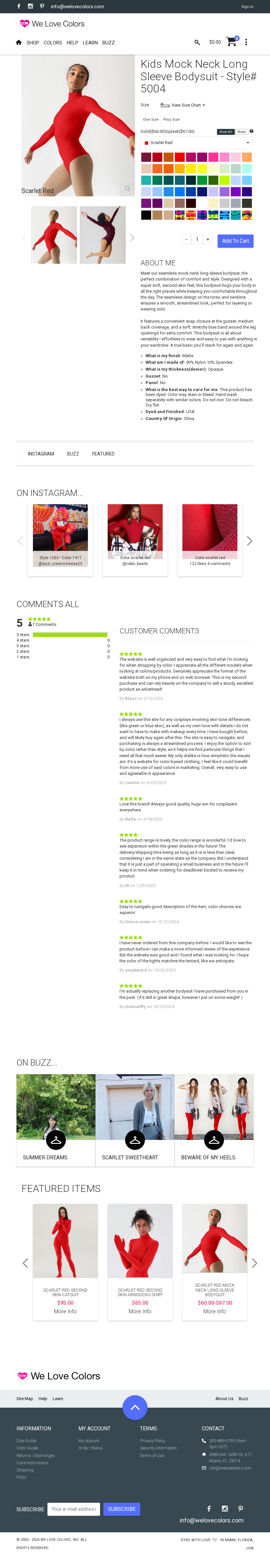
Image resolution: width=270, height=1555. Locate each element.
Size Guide (26, 1440)
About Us (224, 1398)
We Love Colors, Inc (59, 1540)
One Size (151, 119)
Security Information (158, 1447)
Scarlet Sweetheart (130, 1157)
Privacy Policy (152, 1440)
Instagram (41, 454)
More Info (65, 1311)
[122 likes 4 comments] (209, 540)
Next (132, 237)
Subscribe (30, 1509)
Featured (103, 454)
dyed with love (195, 1540)
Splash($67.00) (180, 131)
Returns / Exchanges (35, 1455)
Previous (24, 237)
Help (43, 1398)
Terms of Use (152, 1455)
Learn (58, 1398)
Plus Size (171, 119)
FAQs (21, 1477)
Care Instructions (32, 1462)
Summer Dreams (45, 1157)
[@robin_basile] (135, 540)
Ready (241, 132)
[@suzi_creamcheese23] (60, 540)
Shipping (25, 1470)
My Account (88, 1440)
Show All (226, 132)
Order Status (90, 1447)
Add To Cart (235, 241)
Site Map (24, 1398)
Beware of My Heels (208, 1157)
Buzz (73, 454)
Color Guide (27, 1447)
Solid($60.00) (153, 131)
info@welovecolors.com (77, 7)
